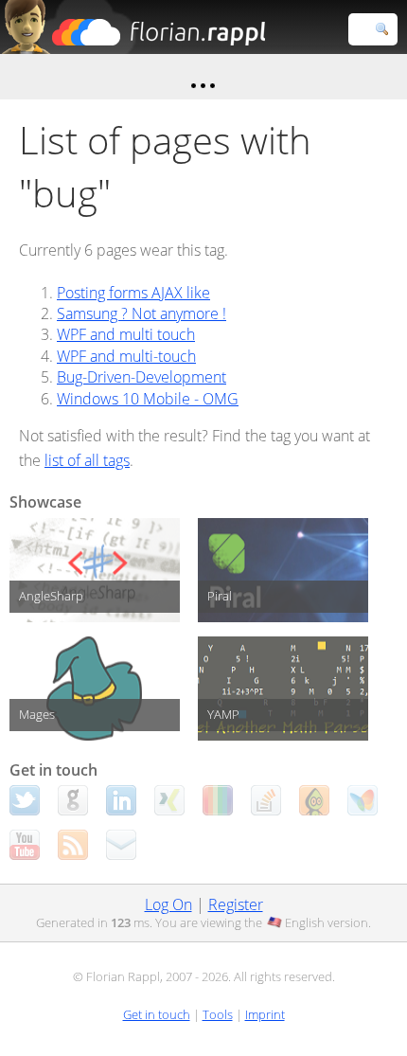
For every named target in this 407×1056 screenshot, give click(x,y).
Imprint (265, 1014)
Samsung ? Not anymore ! (141, 313)
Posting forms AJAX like (133, 292)
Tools (218, 1014)
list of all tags (87, 460)
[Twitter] (24, 800)
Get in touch (156, 1014)
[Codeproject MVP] (314, 800)
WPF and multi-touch (126, 356)
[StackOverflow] (266, 800)
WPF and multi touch (126, 334)
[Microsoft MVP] (362, 800)
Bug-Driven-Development (141, 377)
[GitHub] (73, 800)
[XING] (169, 800)
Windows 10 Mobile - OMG (148, 398)
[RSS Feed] (73, 845)
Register (235, 904)
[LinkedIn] (121, 800)
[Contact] (121, 845)
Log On (168, 904)
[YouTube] (24, 845)
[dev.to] (218, 800)
